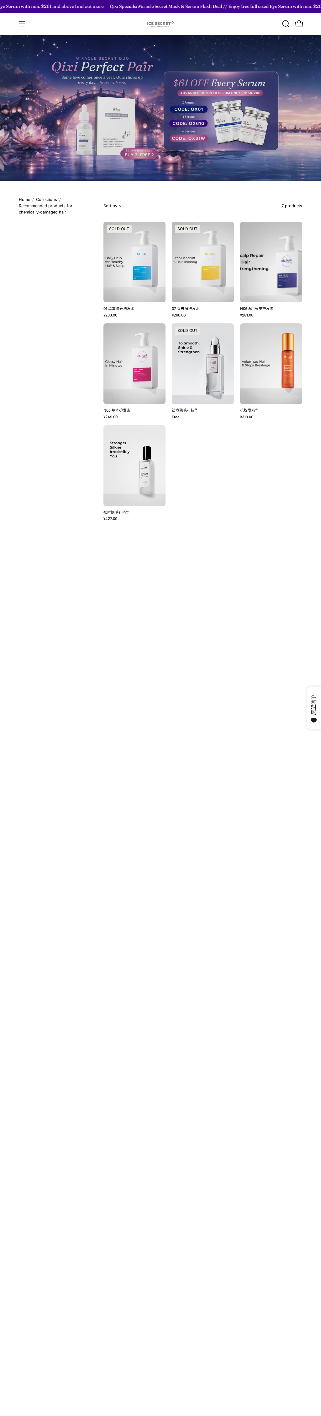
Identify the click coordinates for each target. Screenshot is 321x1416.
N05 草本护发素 (116, 411)
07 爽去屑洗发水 (186, 309)
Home (24, 199)
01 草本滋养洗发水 (118, 309)
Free (176, 417)
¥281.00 (246, 315)
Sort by (110, 205)
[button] (285, 23)
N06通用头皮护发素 (257, 309)
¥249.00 (110, 417)
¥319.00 (246, 417)
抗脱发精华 (249, 411)
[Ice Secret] (160, 24)
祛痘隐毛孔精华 (185, 411)
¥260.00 (179, 315)
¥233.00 (110, 315)
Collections (46, 199)
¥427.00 (110, 519)
